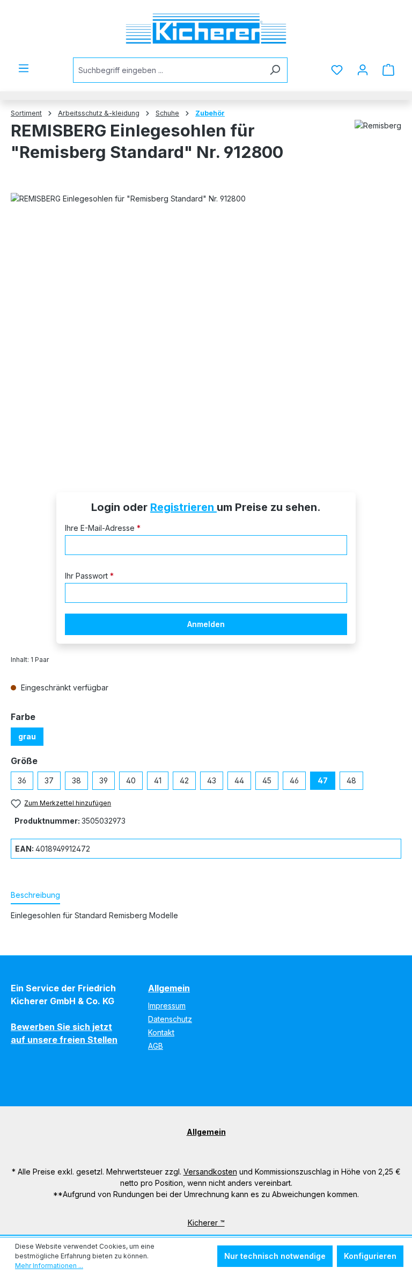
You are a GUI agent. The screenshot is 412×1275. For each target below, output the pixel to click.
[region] (206, 327)
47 (323, 780)
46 (294, 780)
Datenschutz (170, 1019)
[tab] (35, 895)
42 (184, 780)
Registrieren (183, 507)
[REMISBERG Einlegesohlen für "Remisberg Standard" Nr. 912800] (206, 327)
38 (76, 780)
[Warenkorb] (388, 70)
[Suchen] (275, 70)
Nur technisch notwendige (275, 1255)
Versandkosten (210, 1171)
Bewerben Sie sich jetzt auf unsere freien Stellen (64, 1033)
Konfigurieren (370, 1255)
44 (239, 780)
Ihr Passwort (89, 575)
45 (266, 780)
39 (103, 780)
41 (157, 780)
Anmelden (206, 624)
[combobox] (168, 70)
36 (22, 780)
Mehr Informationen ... (49, 1266)
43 (211, 780)
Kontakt (161, 1032)
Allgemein (169, 988)
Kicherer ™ (206, 1222)
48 (351, 780)
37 (49, 780)
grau (27, 736)
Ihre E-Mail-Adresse (103, 527)
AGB (155, 1045)
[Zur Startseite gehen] (206, 29)
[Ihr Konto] (363, 70)
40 (131, 780)
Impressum (167, 1005)
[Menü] (23, 68)
